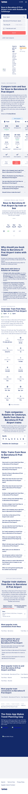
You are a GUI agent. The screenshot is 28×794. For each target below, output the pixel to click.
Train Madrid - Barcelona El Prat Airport (11, 697)
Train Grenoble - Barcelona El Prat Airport (12, 674)
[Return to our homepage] (4, 2)
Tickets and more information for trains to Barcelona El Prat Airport (13, 657)
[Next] (24, 226)
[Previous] (4, 226)
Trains (8, 704)
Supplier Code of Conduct (8, 785)
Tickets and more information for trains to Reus (13, 653)
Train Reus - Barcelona (7, 631)
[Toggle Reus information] (25, 614)
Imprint (3, 782)
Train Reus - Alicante (6, 681)
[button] (8, 24)
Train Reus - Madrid (6, 677)
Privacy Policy (20, 782)
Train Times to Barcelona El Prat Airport (12, 704)
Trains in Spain (15, 704)
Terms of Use (11, 782)
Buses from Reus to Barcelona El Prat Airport (14, 650)
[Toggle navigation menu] (26, 2)
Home (2, 704)
